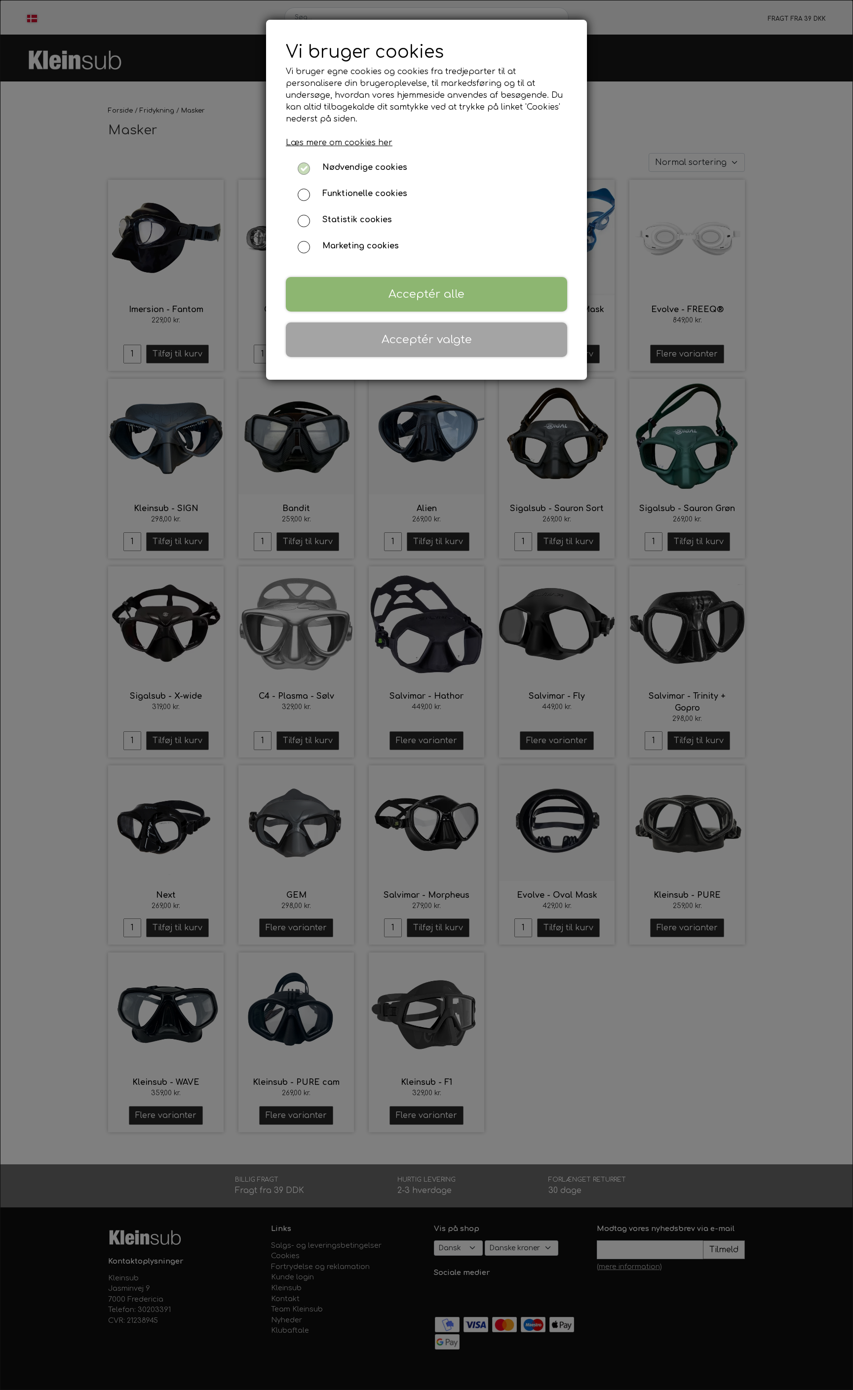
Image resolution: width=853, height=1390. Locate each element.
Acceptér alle (426, 294)
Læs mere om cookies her (339, 142)
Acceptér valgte (427, 339)
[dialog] (426, 695)
